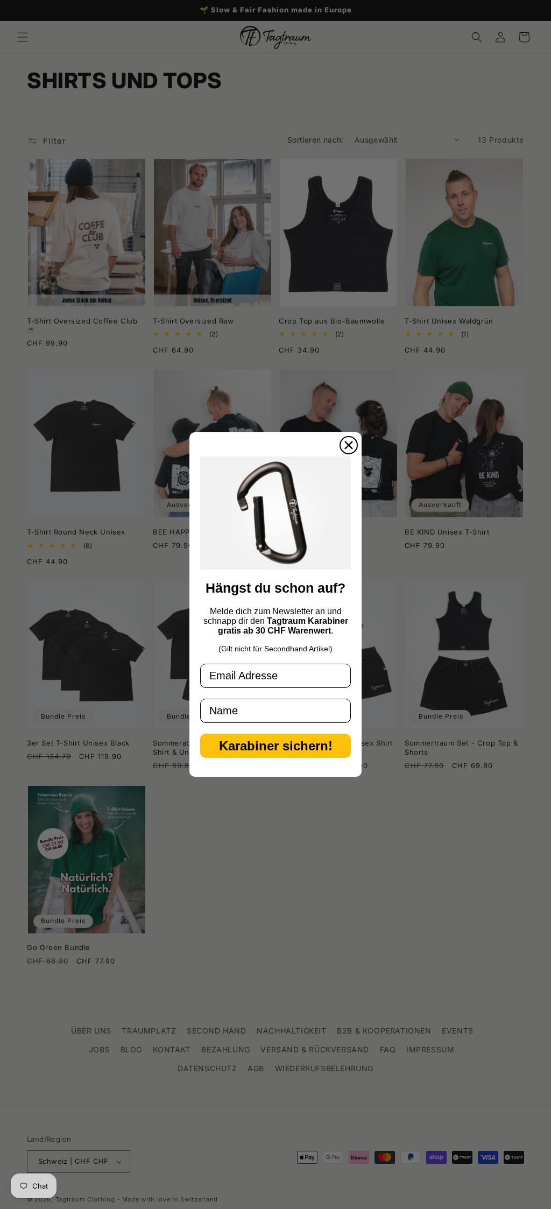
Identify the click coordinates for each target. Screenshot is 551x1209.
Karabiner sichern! (276, 746)
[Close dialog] (348, 445)
